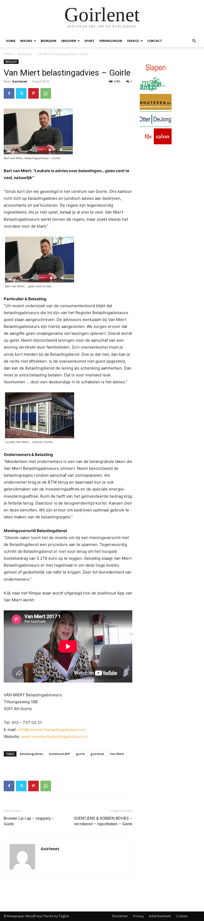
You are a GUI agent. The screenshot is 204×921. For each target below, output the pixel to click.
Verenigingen (110, 41)
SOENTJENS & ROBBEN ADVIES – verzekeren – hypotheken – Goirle (103, 821)
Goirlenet (19, 81)
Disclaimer (120, 916)
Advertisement (160, 916)
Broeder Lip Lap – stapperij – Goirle (29, 821)
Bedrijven (48, 41)
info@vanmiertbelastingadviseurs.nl (52, 729)
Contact (154, 41)
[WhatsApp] (45, 93)
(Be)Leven (68, 41)
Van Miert (117, 754)
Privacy (138, 916)
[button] (194, 41)
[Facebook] (9, 93)
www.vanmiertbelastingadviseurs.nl (54, 736)
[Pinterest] (33, 93)
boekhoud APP (59, 754)
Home (10, 41)
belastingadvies (31, 754)
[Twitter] (21, 93)
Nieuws (26, 41)
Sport (89, 41)
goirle (80, 754)
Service (133, 41)
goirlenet (97, 754)
